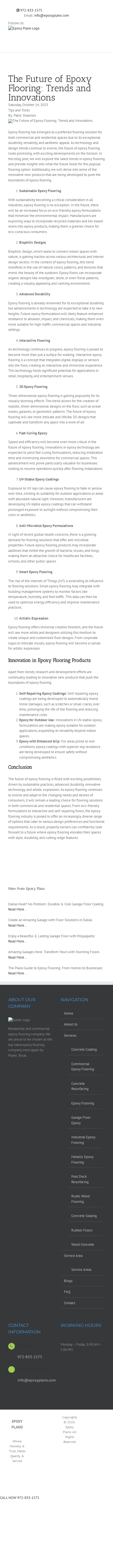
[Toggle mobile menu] (102, 28)
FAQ (67, 1291)
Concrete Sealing (84, 1215)
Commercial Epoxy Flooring (82, 1067)
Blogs (68, 1280)
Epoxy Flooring (82, 1103)
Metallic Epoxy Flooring (82, 1159)
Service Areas (81, 1269)
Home (68, 1013)
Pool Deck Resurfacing (80, 1179)
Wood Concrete (82, 1244)
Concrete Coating (84, 1049)
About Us (70, 1024)
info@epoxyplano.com (51, 15)
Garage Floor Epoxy (81, 1120)
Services (70, 1035)
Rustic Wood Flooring (80, 1199)
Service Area (73, 1255)
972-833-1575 (31, 10)
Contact (69, 1303)
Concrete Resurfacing (80, 1086)
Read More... (17, 909)
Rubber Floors (81, 1230)
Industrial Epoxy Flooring (83, 1140)
